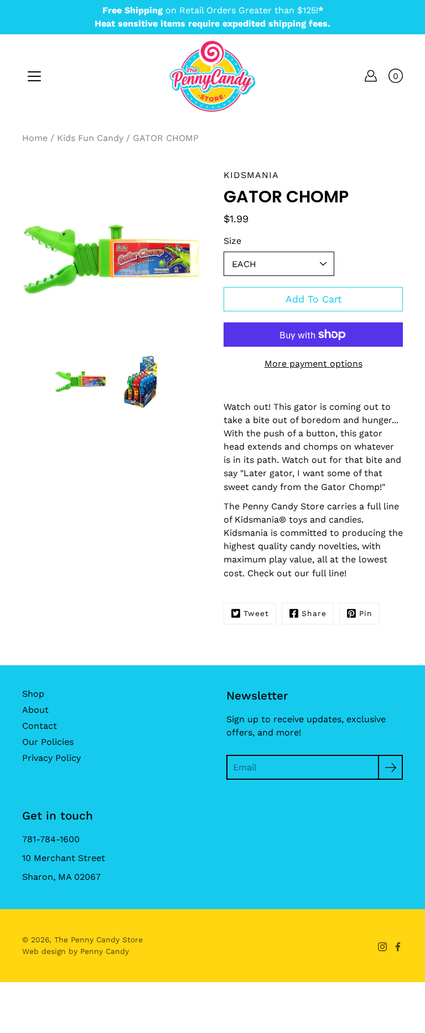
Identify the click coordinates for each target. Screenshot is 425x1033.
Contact (39, 726)
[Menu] (34, 76)
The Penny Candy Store (98, 939)
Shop (33, 693)
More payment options (313, 363)
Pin (365, 613)
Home (35, 138)
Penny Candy (104, 951)
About (35, 710)
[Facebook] (398, 946)
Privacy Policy (51, 758)
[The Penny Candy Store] (212, 76)
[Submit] (390, 767)
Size (232, 241)
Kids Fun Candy (90, 138)
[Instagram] (382, 946)
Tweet (256, 613)
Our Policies (48, 742)
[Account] (371, 76)
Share (314, 613)
